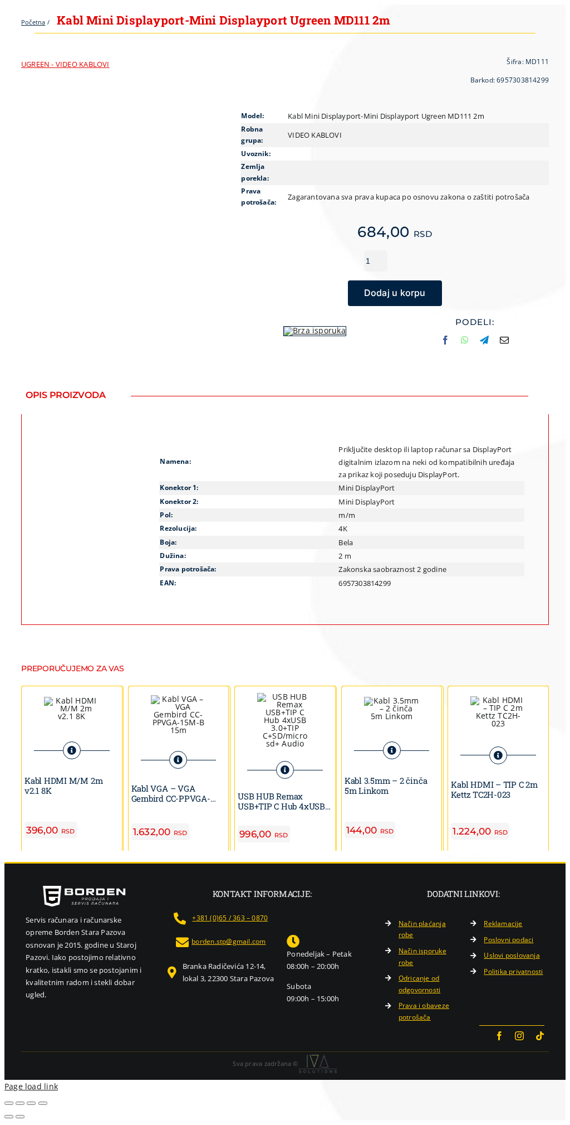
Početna (33, 22)
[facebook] (499, 1035)
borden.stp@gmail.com (228, 941)
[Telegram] (484, 344)
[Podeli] (31, 1103)
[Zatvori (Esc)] (42, 1103)
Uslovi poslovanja (512, 955)
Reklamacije (503, 923)
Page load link (31, 1086)
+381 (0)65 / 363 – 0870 (230, 918)
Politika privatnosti (513, 971)
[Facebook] (445, 344)
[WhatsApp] (464, 344)
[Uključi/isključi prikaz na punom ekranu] (20, 1103)
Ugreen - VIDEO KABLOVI (65, 64)
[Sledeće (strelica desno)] (20, 1116)
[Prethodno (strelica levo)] (8, 1116)
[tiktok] (539, 1035)
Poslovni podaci (508, 939)
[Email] (504, 344)
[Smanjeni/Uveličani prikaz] (8, 1103)
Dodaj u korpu (395, 292)
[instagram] (519, 1035)
